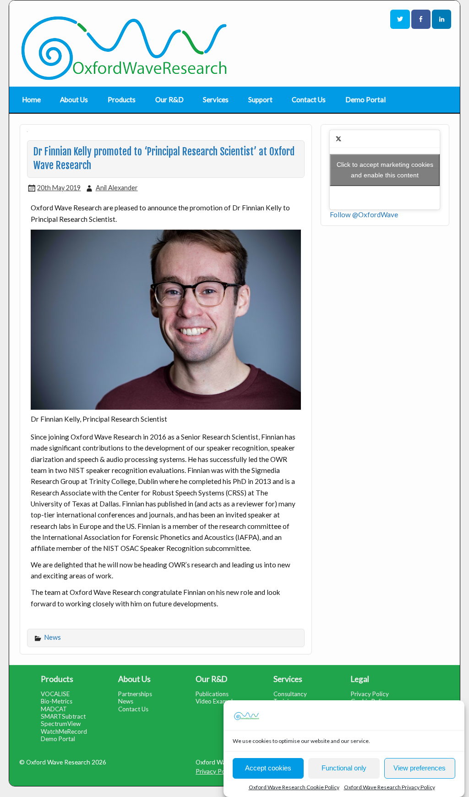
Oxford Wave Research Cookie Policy (294, 787)
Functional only (344, 768)
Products (122, 99)
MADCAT (54, 709)
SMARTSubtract (63, 716)
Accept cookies (268, 768)
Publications (212, 694)
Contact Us (309, 99)
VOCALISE (55, 694)
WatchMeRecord (64, 731)
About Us (74, 99)
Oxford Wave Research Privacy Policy (389, 787)
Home (31, 99)
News (52, 637)
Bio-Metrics (56, 701)
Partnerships (135, 694)
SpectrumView (61, 723)
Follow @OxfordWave (364, 214)
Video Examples (217, 701)
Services (216, 99)
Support (260, 99)
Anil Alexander (117, 188)
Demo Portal (365, 99)
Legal (360, 679)
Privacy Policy (370, 694)
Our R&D (169, 99)
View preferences (419, 768)
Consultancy (290, 694)
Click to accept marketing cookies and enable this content (385, 170)
